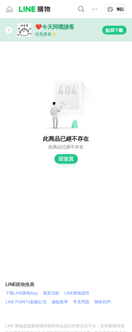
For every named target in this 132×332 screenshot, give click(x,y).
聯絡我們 (102, 301)
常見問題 (81, 301)
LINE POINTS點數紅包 (26, 301)
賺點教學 (60, 301)
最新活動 (51, 292)
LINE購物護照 (76, 292)
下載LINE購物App (21, 292)
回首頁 (66, 159)
